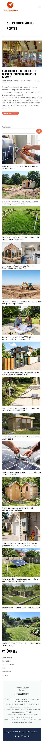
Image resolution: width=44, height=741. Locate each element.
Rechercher (6, 127)
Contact (22, 690)
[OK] (39, 131)
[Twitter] (19, 736)
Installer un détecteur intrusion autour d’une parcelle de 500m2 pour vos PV (20, 580)
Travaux (5, 675)
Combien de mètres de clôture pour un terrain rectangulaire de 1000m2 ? (21, 238)
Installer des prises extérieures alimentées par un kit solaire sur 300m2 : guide (20, 409)
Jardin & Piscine (8, 665)
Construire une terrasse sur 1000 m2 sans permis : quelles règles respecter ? (18, 338)
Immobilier (6, 661)
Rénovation (17, 81)
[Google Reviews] (28, 736)
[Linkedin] (22, 736)
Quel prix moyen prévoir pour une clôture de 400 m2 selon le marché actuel (20, 374)
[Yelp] (25, 736)
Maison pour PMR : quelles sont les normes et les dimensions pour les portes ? (19, 74)
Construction (7, 81)
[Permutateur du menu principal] (39, 6)
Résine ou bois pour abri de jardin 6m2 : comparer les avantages (18, 509)
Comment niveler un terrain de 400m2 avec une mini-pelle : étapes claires (21, 302)
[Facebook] (16, 736)
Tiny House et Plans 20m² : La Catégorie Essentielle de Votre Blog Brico (18, 267)
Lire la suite (10, 113)
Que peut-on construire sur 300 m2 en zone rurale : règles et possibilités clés (20, 203)
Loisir (4, 668)
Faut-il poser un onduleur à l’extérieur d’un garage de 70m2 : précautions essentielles (19, 545)
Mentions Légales (22, 687)
